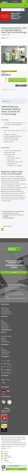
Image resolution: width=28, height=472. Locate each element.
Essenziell (6, 451)
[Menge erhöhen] (6, 79)
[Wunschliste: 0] (21, 1)
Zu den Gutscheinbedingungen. (14, 276)
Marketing (6, 455)
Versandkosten (12, 89)
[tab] (14, 101)
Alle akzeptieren (14, 469)
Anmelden (14, 272)
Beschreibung (5, 101)
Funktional (6, 460)
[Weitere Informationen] (2, 229)
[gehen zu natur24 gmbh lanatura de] (4, 418)
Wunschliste (5, 38)
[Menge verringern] (6, 81)
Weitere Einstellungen (6, 462)
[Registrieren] (16, 1)
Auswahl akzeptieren (14, 465)
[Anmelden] (14, 1)
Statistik (6, 453)
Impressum (8, 448)
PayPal (5, 458)
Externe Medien (7, 457)
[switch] (3, 470)
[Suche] (22, 9)
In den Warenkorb (17, 79)
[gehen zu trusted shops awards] (4, 427)
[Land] (19, 1)
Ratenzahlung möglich (8, 218)
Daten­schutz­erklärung (16, 446)
